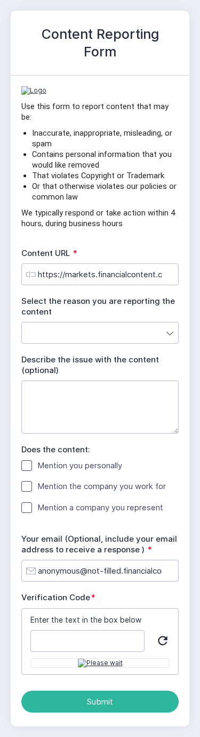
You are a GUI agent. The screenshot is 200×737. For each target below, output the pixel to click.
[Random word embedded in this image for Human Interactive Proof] (100, 663)
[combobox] (100, 333)
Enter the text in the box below (85, 619)
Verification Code (60, 597)
